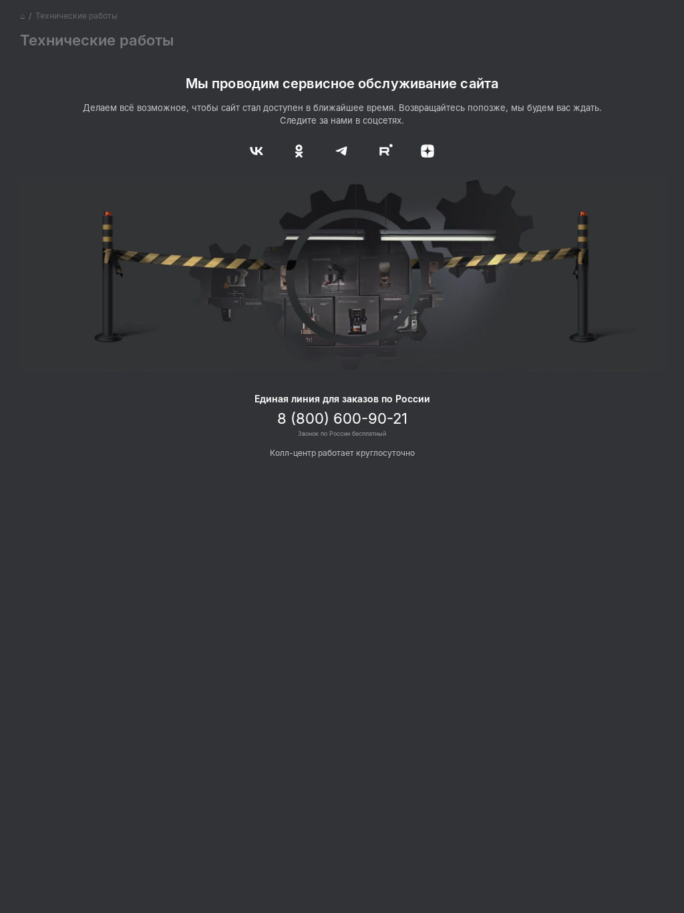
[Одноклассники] (300, 150)
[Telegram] (342, 150)
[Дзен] (425, 150)
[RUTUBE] (383, 150)
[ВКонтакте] (259, 150)
